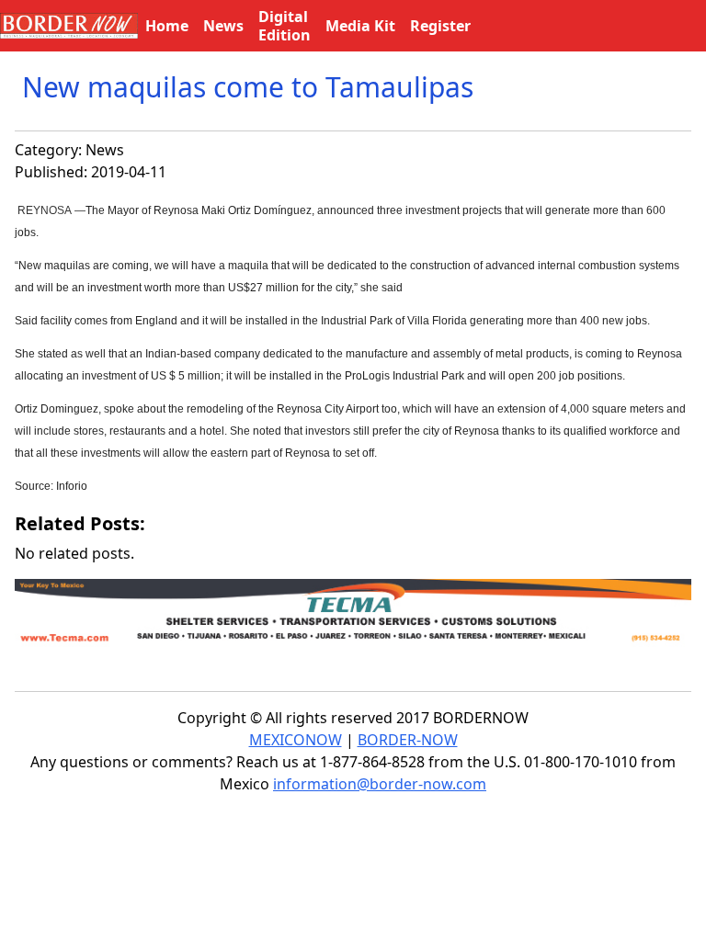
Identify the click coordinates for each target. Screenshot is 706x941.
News (104, 150)
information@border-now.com (379, 784)
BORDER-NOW (408, 740)
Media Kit (360, 26)
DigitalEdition (284, 25)
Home (166, 26)
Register (440, 26)
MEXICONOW (295, 740)
